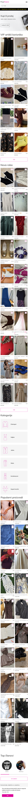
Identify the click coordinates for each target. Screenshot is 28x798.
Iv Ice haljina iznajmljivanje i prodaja (6, 669)
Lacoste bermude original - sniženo (19, 189)
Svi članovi (14, 778)
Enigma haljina (3, 521)
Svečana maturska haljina (20, 644)
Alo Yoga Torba (18, 744)
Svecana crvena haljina (18, 236)
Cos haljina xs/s (18, 570)
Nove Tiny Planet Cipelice (6, 105)
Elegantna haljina (4, 213)
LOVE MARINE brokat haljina (6, 744)
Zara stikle (16, 380)
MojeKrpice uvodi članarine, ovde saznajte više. (14, 9)
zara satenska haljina (5, 380)
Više (14, 159)
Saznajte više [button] (5, 792)
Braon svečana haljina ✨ (6, 620)
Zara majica (16, 105)
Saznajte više (5, 25)
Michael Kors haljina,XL (5, 236)
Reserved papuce (18, 153)
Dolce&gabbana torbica (5, 356)
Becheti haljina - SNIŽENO (19, 356)
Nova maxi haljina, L (18, 403)
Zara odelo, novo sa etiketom (21, 620)
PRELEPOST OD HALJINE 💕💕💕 (20, 332)
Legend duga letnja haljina (6, 308)
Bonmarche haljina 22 (18, 308)
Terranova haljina (17, 128)
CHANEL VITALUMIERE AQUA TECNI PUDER (6, 129)
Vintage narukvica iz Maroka (19, 260)
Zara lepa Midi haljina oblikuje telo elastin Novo (7, 695)
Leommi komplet (4, 644)
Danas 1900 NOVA (18, 81)
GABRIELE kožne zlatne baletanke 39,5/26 (5, 261)
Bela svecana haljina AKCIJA (20, 546)
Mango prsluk (3, 153)
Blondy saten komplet (5, 546)
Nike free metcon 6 (4, 284)
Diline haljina (3, 570)
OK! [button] (7, 795)
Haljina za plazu (18, 521)
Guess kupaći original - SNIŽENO (20, 284)
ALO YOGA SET (18, 719)
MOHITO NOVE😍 (17, 213)
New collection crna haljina (6, 58)
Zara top (2, 331)
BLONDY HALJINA (4, 719)
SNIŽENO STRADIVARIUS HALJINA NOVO (7, 595)
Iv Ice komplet (18, 694)
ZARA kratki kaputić (4, 81)
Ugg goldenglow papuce (20, 669)
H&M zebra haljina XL (5, 403)
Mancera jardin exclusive (19, 58)
